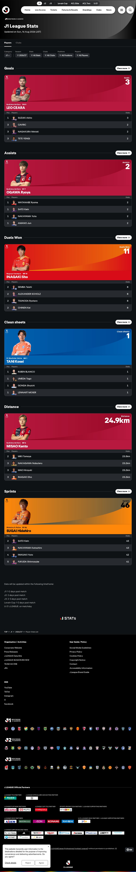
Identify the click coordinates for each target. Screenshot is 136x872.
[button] (121, 10)
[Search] (130, 10)
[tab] (7, 43)
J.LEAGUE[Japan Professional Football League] (69, 848)
